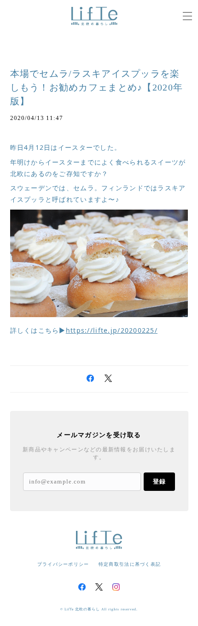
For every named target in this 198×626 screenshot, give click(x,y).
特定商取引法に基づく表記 (130, 564)
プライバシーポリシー (63, 564)
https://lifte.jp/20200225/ (111, 330)
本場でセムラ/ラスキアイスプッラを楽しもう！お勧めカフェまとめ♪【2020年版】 (96, 87)
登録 (159, 481)
